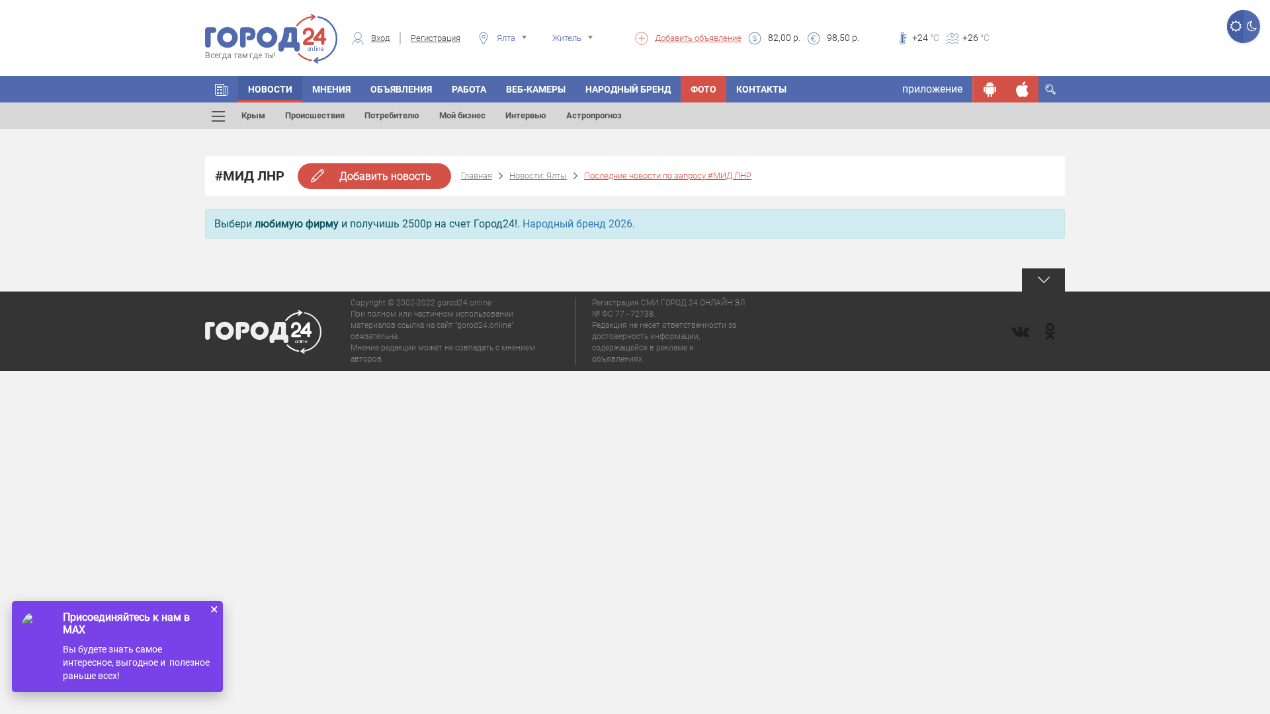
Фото (703, 89)
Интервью (525, 115)
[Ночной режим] (1252, 26)
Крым (253, 115)
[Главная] (221, 89)
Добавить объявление (698, 38)
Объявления (401, 89)
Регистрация (435, 38)
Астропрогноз (594, 115)
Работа (469, 89)
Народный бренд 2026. (579, 224)
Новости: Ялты (538, 175)
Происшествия (315, 115)
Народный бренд (628, 89)
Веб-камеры (536, 89)
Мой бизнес (462, 115)
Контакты (761, 89)
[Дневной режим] (1235, 26)
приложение (932, 89)
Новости (270, 89)
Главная (476, 175)
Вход (380, 38)
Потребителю (391, 115)
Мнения (331, 89)
